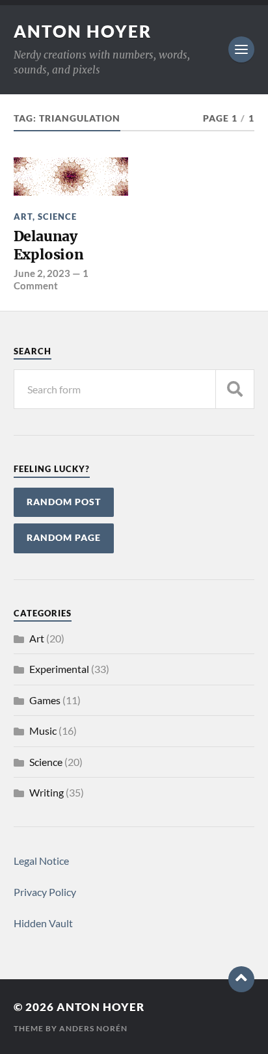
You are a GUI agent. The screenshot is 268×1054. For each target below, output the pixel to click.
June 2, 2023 (42, 273)
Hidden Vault (43, 923)
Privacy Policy (45, 892)
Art (23, 216)
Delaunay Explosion (49, 245)
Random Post (64, 502)
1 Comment (51, 279)
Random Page (64, 538)
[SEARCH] (234, 389)
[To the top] (241, 979)
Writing (46, 792)
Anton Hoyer (83, 31)
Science (57, 216)
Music (43, 730)
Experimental (59, 669)
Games (44, 700)
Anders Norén (93, 1028)
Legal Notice (41, 860)
